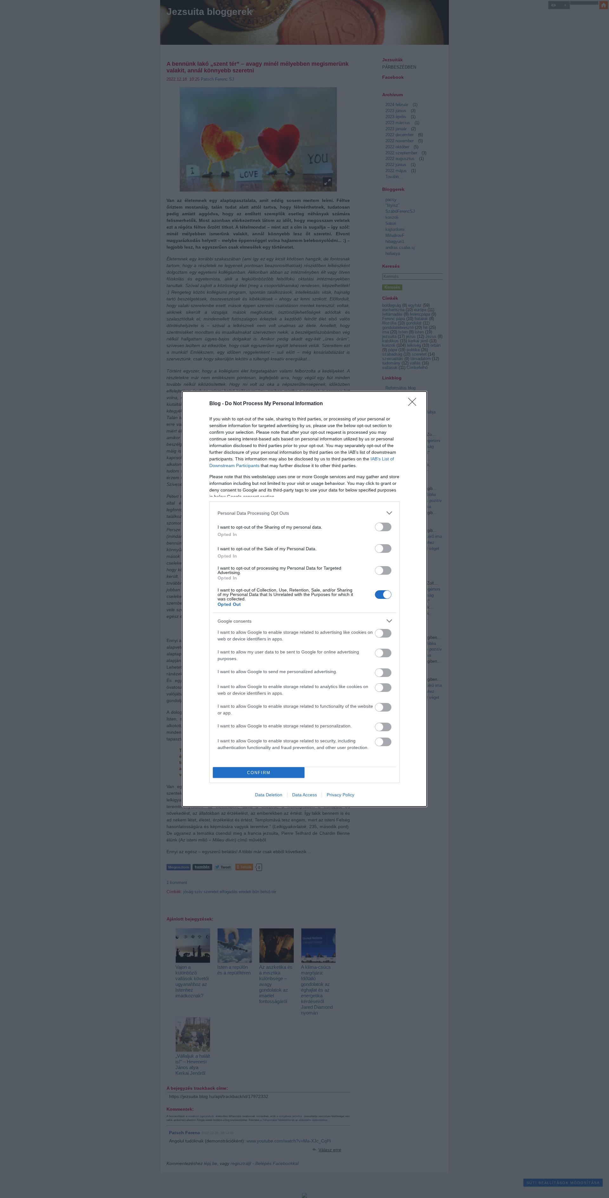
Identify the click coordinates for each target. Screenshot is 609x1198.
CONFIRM (259, 772)
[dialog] (304, 599)
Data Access (304, 794)
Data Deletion (268, 794)
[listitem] (304, 513)
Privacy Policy (340, 794)
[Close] (414, 404)
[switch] (383, 527)
